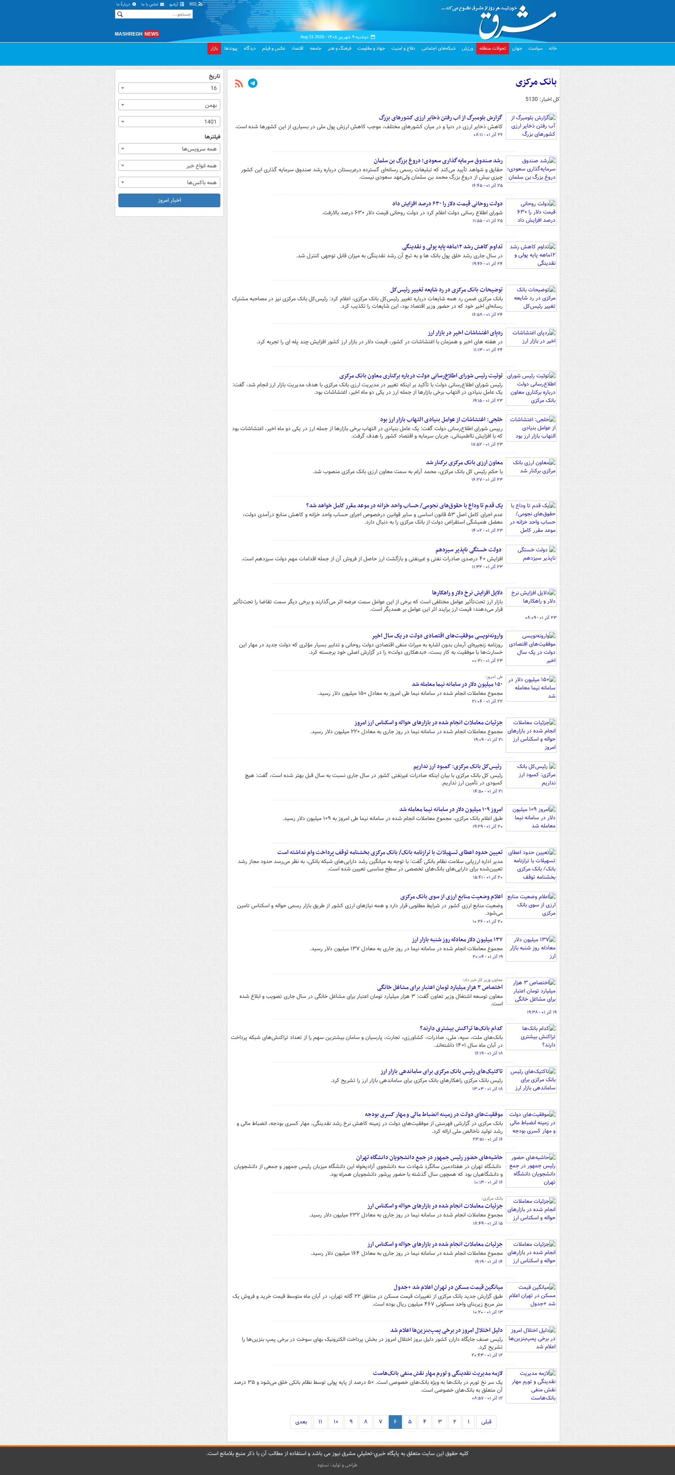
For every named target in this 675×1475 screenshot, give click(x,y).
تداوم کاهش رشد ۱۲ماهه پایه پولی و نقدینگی (452, 247)
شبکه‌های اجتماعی (438, 48)
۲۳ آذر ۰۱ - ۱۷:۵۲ (487, 444)
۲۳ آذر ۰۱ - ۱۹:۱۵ (488, 400)
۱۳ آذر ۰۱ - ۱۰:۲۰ (488, 1312)
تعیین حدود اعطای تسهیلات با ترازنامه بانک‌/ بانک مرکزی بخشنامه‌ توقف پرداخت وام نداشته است (390, 852)
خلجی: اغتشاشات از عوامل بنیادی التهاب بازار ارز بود (441, 420)
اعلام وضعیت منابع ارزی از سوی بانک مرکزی (451, 897)
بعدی (301, 1422)
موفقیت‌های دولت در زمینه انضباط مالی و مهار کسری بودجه (434, 1114)
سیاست (536, 48)
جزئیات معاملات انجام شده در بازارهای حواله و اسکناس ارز (435, 1206)
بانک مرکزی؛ (492, 1198)
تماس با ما (150, 4)
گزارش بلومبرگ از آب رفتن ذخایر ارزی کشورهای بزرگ (441, 118)
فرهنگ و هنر (339, 48)
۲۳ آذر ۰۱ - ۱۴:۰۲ (487, 530)
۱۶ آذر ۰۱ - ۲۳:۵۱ (488, 1139)
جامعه (315, 48)
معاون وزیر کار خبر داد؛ (482, 980)
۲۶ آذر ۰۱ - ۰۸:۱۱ (488, 134)
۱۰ (336, 1422)
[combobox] (169, 88)
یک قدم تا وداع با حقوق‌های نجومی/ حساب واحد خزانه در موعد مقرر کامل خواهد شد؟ (404, 506)
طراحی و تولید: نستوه (337, 1465)
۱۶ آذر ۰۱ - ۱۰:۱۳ (488, 1182)
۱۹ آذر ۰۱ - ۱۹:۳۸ (542, 1012)
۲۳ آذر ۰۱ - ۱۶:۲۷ (487, 479)
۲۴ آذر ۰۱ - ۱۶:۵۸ (487, 314)
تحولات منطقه (492, 48)
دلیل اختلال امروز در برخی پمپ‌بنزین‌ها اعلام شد (446, 1330)
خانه (553, 48)
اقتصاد (297, 48)
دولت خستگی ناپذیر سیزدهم (469, 550)
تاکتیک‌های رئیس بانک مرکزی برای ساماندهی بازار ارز (441, 1071)
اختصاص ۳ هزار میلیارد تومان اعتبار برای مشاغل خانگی (440, 987)
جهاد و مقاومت (371, 48)
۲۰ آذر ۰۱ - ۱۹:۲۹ (488, 826)
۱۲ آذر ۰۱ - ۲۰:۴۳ (487, 1355)
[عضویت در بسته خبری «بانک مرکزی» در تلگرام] (252, 84)
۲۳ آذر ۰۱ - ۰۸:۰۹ (541, 617)
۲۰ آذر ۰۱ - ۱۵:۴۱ (488, 877)
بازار (214, 48)
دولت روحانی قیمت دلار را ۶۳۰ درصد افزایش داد (447, 204)
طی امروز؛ (494, 677)
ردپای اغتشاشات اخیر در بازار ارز (465, 333)
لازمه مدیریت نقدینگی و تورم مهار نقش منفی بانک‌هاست (438, 1373)
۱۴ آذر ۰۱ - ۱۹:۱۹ (489, 1261)
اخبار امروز (169, 200)
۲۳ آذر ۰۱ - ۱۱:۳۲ (487, 567)
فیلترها (212, 137)
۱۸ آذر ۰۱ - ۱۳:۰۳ (487, 1089)
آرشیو (174, 4)
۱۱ (320, 1422)
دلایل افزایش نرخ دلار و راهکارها (467, 593)
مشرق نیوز (501, 19)
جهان (517, 48)
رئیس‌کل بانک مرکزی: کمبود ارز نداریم (458, 766)
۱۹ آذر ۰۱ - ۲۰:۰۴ (488, 956)
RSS (193, 4)
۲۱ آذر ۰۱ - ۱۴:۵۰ (488, 791)
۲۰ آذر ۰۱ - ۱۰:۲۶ (488, 921)
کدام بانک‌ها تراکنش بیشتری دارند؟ (461, 1028)
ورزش (467, 48)
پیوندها (231, 48)
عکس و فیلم (273, 48)
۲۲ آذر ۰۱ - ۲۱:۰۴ (487, 701)
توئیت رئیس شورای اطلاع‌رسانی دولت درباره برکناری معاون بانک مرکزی (421, 376)
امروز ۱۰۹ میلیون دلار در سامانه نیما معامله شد (451, 809)
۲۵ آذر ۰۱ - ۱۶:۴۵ (487, 185)
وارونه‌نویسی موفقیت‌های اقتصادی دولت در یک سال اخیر (437, 636)
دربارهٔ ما (123, 4)
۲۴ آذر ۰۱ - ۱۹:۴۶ (487, 263)
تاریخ (214, 76)
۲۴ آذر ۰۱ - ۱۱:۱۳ (488, 349)
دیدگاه (250, 48)
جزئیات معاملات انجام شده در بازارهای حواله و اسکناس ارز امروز (428, 723)
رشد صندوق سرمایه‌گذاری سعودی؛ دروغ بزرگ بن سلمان (438, 161)
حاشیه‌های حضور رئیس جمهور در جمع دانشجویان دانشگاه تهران (429, 1157)
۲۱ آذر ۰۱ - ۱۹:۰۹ (488, 739)
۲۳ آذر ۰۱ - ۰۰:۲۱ (487, 660)
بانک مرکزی (536, 82)
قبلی (486, 1422)
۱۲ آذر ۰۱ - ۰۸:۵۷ (487, 1398)
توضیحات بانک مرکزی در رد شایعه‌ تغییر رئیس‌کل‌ (446, 290)
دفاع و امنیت (403, 48)
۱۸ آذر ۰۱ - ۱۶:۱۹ (489, 1053)
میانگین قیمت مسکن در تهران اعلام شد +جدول (448, 1287)
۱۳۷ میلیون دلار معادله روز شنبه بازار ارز (457, 940)
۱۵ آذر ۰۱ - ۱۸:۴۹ (488, 1223)
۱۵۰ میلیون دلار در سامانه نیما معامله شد (457, 684)
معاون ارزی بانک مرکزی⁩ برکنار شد (464, 463)
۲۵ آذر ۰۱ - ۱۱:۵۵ (488, 220)
